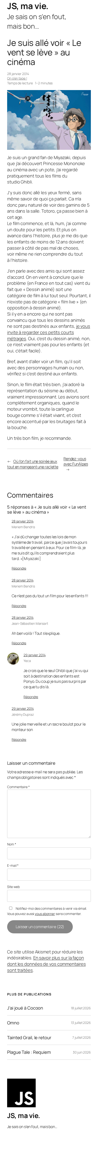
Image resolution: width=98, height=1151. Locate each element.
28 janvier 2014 (23, 521)
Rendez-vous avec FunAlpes (76, 461)
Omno (13, 1022)
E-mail (13, 865)
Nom (11, 844)
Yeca (27, 660)
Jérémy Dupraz (23, 714)
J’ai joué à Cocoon (25, 1008)
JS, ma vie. (28, 6)
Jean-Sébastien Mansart (30, 623)
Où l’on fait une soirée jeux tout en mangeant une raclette (32, 464)
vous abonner (45, 913)
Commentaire (18, 787)
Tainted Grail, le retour (29, 1037)
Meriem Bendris (23, 527)
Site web (13, 886)
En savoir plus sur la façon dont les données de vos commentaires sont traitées (46, 964)
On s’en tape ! (17, 78)
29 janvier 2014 (35, 655)
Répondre (19, 568)
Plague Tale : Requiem (29, 1052)
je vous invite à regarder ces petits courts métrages (48, 332)
